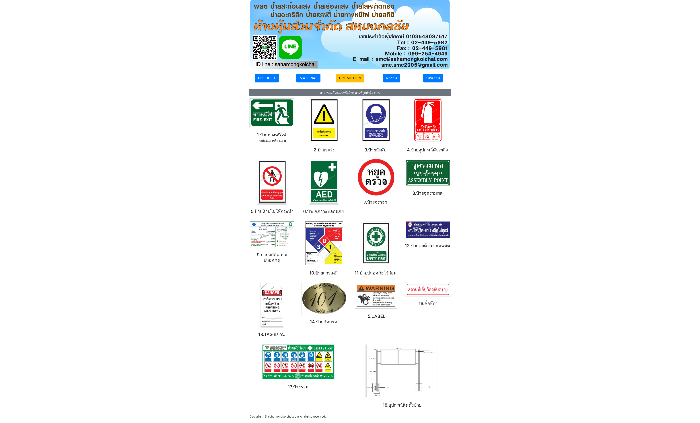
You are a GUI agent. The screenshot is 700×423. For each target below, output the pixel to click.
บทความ (433, 78)
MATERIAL (308, 78)
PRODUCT (267, 78)
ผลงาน (391, 78)
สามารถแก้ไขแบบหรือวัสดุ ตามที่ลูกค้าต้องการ (350, 92)
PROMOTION (350, 78)
